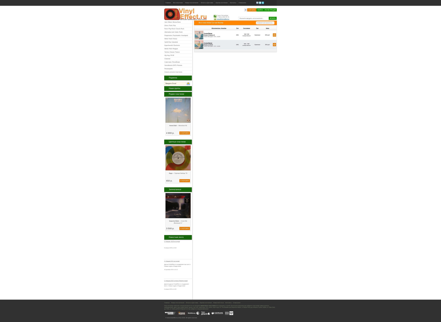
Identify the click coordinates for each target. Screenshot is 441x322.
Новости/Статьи (218, 303)
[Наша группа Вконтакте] (257, 3)
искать (273, 18)
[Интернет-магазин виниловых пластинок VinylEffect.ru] (185, 19)
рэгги (210, 307)
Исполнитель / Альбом (219, 28)
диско (191, 307)
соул (214, 307)
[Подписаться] (188, 83)
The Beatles (225, 307)
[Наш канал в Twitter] (260, 3)
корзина (251, 10)
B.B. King (180, 309)
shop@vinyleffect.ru (223, 19)
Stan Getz (272, 307)
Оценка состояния (222, 3)
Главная (168, 3)
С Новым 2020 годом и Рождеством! (176, 281)
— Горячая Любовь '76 (178, 173)
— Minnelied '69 (178, 125)
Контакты (233, 3)
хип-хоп (195, 307)
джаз (175, 307)
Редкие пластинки (176, 94)
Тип (257, 28)
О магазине (242, 3)
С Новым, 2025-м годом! (172, 241)
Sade (173, 309)
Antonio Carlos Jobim (259, 307)
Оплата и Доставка (207, 3)
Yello (167, 309)
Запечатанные (175, 189)
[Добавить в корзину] (274, 35)
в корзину (184, 133)
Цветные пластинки (177, 142)
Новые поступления (191, 3)
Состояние (246, 28)
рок (179, 307)
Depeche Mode (236, 307)
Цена (267, 28)
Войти (260, 10)
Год (237, 28)
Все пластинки (178, 3)
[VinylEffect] (263, 3)
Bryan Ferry (247, 307)
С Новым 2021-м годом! (172, 261)
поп (207, 307)
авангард (202, 307)
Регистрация (270, 10)
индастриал (184, 307)
